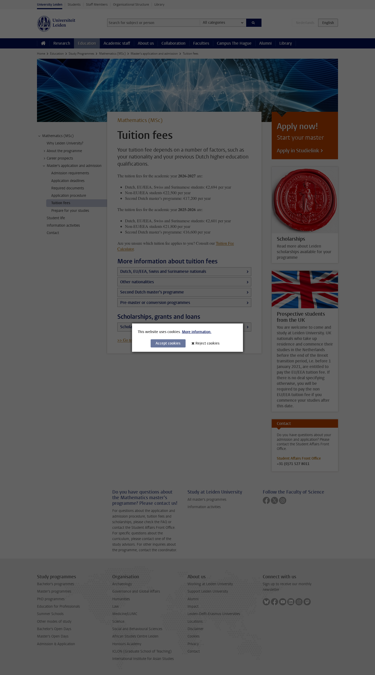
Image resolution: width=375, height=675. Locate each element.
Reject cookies (207, 343)
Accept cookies (168, 343)
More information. (196, 331)
